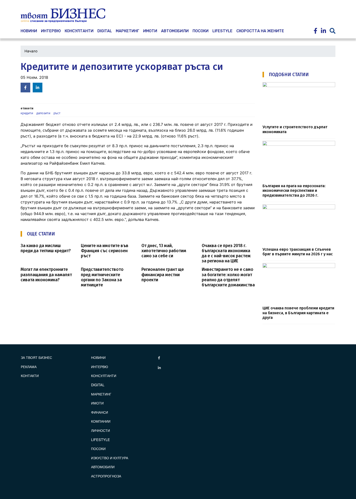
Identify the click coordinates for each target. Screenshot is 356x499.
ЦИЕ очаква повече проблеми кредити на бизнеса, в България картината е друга (298, 313)
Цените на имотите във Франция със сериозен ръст (104, 250)
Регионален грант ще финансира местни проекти (162, 274)
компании (100, 421)
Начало (31, 51)
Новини (98, 357)
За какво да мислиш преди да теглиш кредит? (46, 248)
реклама (29, 366)
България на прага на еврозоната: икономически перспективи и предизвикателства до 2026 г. (294, 191)
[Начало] (63, 15)
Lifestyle (222, 31)
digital (97, 384)
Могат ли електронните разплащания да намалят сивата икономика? (46, 274)
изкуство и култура (109, 457)
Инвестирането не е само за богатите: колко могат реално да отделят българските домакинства (228, 277)
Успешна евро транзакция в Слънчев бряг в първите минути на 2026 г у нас (298, 251)
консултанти (79, 31)
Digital (104, 31)
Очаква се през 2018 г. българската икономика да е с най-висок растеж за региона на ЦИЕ (226, 253)
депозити (43, 113)
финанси (99, 412)
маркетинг (127, 31)
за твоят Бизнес (36, 357)
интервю (51, 31)
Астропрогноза (106, 475)
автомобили (175, 31)
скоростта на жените (260, 31)
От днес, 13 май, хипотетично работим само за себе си (163, 250)
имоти (150, 31)
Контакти (30, 375)
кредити (27, 113)
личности (100, 430)
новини (29, 31)
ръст (57, 113)
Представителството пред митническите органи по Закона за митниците (102, 277)
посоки (201, 31)
